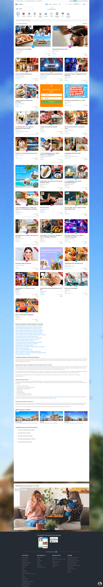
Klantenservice (55, 557)
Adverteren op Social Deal (72, 559)
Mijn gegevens (39, 560)
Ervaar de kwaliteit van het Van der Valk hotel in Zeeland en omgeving (28, 342)
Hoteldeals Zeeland (25, 563)
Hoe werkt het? (24, 565)
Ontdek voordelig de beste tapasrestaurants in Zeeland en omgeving (28, 328)
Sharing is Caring (25, 571)
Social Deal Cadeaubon (41, 567)
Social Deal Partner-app (72, 568)
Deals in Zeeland (25, 559)
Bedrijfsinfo (70, 571)
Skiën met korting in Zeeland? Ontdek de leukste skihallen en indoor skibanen (30, 346)
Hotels (60, 4)
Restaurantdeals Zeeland (26, 562)
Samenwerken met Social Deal (73, 557)
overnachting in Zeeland (47, 398)
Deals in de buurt (25, 560)
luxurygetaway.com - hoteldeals (27, 581)
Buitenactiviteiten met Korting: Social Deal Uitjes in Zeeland (26, 336)
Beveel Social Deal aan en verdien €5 (28, 573)
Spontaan (23, 576)
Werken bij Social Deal (72, 562)
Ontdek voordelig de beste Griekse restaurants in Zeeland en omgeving (28, 327)
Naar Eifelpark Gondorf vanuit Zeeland (22, 354)
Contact (53, 566)
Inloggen (38, 559)
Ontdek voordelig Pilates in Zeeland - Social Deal (24, 340)
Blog (22, 575)
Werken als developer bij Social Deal (74, 565)
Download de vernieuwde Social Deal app (59, 560)
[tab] (51, 430)
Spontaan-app (24, 578)
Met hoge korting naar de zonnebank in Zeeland (24, 345)
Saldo (38, 562)
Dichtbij (50, 4)
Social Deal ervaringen (26, 583)
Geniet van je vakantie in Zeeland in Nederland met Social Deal (27, 339)
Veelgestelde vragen (56, 561)
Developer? (24, 570)
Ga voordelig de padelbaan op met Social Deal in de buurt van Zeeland (28, 337)
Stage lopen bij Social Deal (72, 563)
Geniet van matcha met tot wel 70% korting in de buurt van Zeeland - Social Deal (30, 334)
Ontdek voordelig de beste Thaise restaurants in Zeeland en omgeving (28, 331)
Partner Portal (70, 567)
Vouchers (38, 563)
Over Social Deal (25, 557)
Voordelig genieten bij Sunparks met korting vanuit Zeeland (26, 343)
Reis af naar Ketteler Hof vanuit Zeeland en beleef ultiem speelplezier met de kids (30, 352)
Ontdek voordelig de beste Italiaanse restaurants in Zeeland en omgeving (29, 330)
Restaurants (55, 4)
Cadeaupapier (39, 565)
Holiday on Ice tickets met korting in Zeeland (23, 349)
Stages (23, 568)
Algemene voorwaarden (26, 584)
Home (46, 4)
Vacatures (23, 567)
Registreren (39, 557)
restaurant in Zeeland (65, 396)
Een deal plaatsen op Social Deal (73, 560)
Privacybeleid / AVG (25, 586)
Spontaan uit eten (25, 580)
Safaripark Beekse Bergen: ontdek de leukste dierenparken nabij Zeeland (29, 325)
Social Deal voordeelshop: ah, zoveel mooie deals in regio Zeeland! (28, 351)
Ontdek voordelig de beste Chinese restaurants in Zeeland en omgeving (28, 333)
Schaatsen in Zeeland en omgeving (22, 348)
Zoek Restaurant (51, 101)
